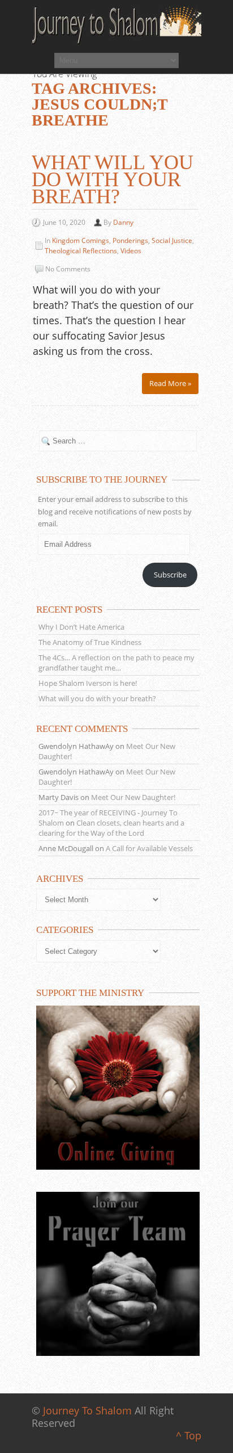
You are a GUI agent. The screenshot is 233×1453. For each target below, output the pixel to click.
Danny (123, 222)
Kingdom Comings (80, 240)
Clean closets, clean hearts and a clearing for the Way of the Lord (111, 828)
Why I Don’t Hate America (81, 627)
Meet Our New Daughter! (133, 797)
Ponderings (130, 240)
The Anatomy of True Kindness (89, 642)
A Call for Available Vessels (149, 848)
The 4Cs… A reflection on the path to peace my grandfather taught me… (116, 662)
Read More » (170, 383)
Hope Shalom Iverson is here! (87, 683)
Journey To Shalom (87, 1410)
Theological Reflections (81, 251)
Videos (130, 251)
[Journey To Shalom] (116, 25)
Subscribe (170, 575)
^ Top (188, 1435)
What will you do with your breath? (112, 179)
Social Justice (172, 240)
